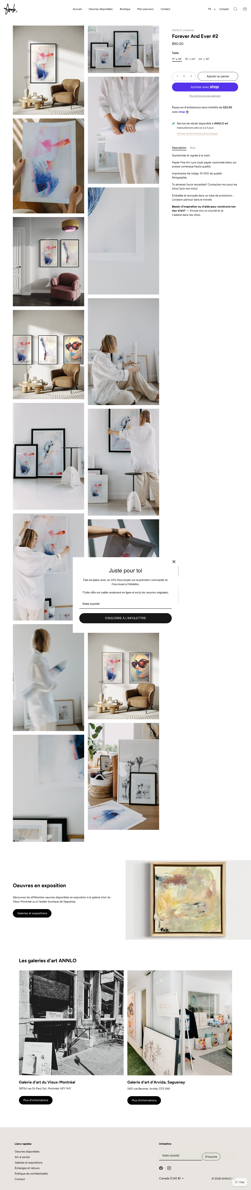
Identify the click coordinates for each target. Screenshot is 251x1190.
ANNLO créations (183, 30)
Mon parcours (145, 9)
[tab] (181, 148)
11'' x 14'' (177, 59)
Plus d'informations (35, 1100)
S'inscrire (211, 1156)
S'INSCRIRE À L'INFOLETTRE (125, 618)
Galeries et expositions (32, 913)
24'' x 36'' (204, 59)
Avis (192, 147)
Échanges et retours (27, 1168)
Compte (224, 9)
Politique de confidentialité (31, 1173)
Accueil (77, 9)
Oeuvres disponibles (101, 9)
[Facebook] (161, 1167)
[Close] (174, 561)
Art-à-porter (22, 1157)
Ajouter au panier (218, 76)
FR (209, 9)
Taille (175, 53)
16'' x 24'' (190, 59)
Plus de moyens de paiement (205, 95)
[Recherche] (235, 9)
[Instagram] (169, 1167)
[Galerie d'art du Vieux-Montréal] (71, 1022)
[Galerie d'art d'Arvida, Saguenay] (179, 1022)
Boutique (125, 9)
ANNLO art (229, 1178)
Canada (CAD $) (170, 1178)
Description (179, 147)
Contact (165, 9)
